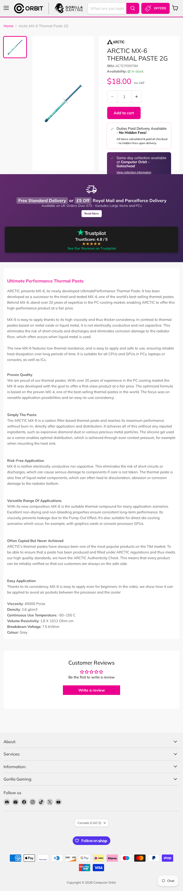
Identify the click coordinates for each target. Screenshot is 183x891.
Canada (89, 823)
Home (8, 26)
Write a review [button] (91, 690)
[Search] (132, 8)
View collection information (134, 172)
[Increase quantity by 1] (137, 96)
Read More (91, 213)
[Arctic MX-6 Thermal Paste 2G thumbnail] (15, 47)
